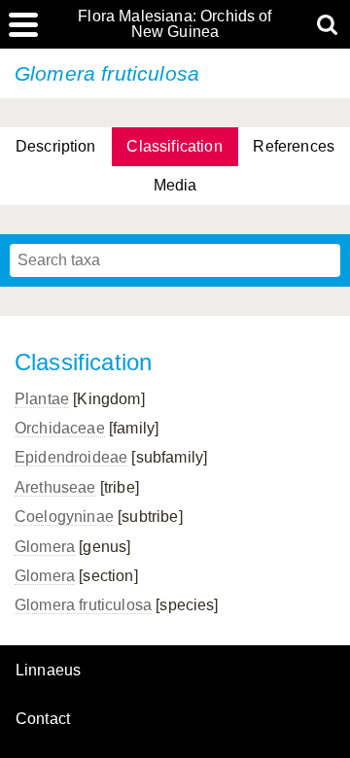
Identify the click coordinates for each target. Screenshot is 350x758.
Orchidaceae (60, 428)
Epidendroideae (71, 457)
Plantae (42, 399)
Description (56, 146)
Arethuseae (55, 487)
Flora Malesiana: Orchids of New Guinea (174, 24)
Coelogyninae (64, 516)
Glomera (45, 546)
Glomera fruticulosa (83, 605)
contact (43, 718)
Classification (174, 146)
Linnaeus (48, 670)
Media (175, 185)
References (293, 146)
